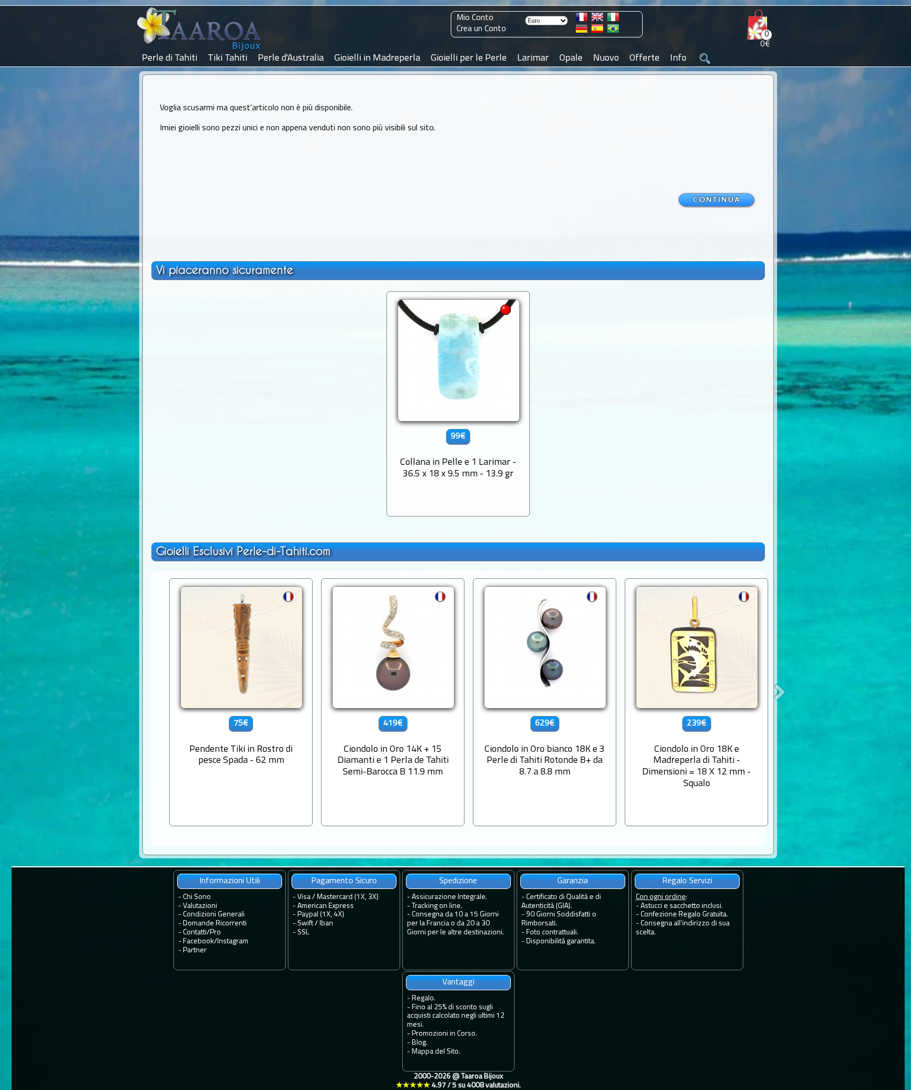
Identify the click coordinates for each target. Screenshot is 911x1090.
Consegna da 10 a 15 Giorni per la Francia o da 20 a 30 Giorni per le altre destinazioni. (455, 923)
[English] (597, 19)
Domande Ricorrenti (215, 924)
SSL (303, 932)
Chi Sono (197, 897)
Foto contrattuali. (552, 932)
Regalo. (423, 998)
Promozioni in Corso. (444, 1034)
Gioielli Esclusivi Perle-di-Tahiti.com (243, 551)
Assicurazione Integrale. (449, 897)
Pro (215, 932)
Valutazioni (200, 906)
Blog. (420, 1043)
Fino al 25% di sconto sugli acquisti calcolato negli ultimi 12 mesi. (456, 1016)
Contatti (195, 932)
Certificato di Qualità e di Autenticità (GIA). (561, 901)
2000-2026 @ (458, 1081)
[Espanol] (597, 30)
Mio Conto (475, 18)
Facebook (198, 941)
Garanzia (572, 881)
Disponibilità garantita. (561, 941)
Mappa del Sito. (436, 1052)
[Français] (581, 19)
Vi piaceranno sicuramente (224, 270)
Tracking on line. (437, 906)
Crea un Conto (481, 29)
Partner (195, 950)
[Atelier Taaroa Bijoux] (200, 51)
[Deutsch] (581, 30)
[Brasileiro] (613, 30)
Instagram (232, 941)
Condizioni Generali (214, 915)
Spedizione (458, 881)
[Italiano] (613, 19)
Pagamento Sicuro (344, 881)
